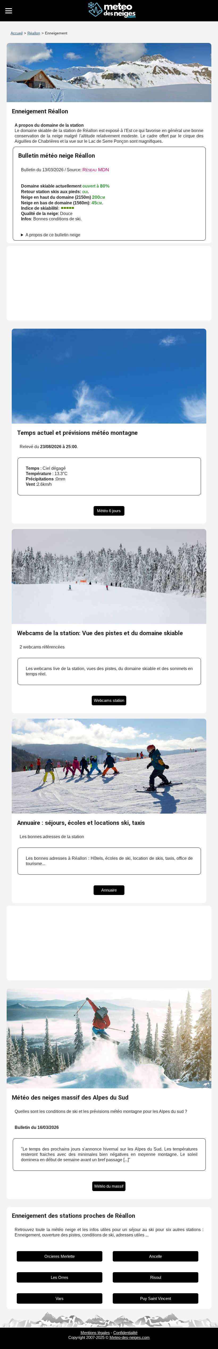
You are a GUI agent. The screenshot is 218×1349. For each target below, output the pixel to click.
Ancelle (155, 1256)
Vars (60, 1298)
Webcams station (109, 700)
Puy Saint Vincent (155, 1298)
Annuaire (109, 890)
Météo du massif (108, 1186)
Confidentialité (125, 1332)
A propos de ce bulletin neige (53, 235)
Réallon (33, 33)
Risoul (155, 1277)
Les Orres (59, 1277)
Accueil (17, 33)
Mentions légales (95, 1332)
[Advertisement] (109, 283)
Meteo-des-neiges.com (130, 1337)
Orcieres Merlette (59, 1256)
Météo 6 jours (109, 510)
